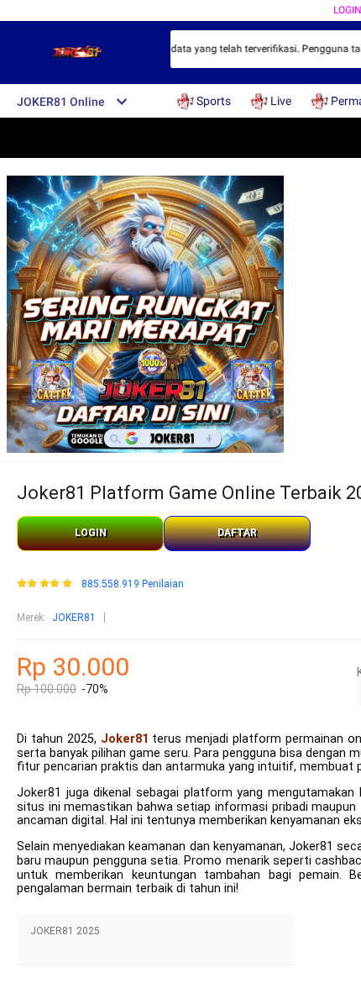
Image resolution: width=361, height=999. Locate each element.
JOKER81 (74, 617)
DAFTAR (237, 533)
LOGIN (91, 533)
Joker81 (125, 739)
